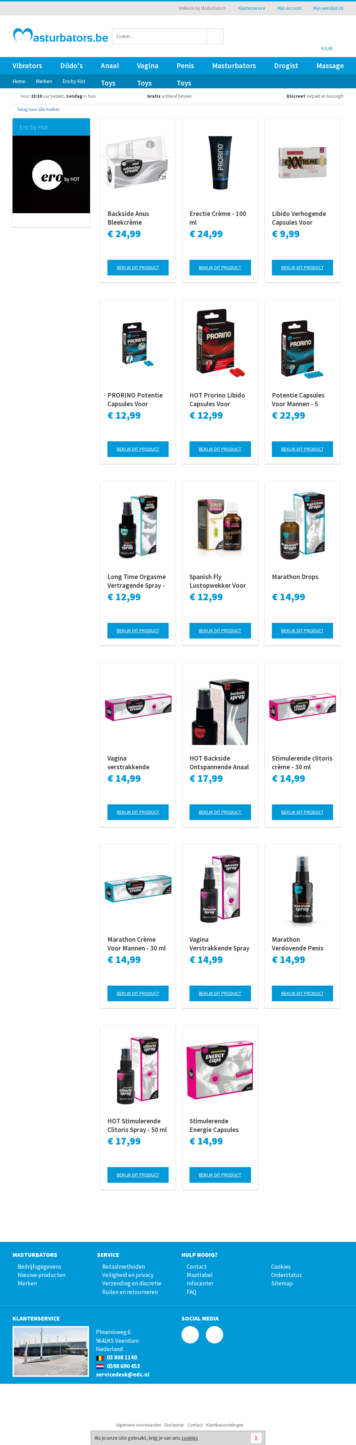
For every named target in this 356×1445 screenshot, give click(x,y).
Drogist (286, 65)
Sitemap (282, 1283)
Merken (27, 1283)
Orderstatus (286, 1275)
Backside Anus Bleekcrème (128, 217)
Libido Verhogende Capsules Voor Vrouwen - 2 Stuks (299, 218)
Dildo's (71, 65)
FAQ (191, 1292)
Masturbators (234, 65)
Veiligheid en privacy (128, 1275)
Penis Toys (185, 67)
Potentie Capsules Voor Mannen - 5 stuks (298, 399)
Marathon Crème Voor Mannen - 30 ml (136, 943)
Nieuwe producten (41, 1275)
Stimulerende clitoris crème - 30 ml (302, 762)
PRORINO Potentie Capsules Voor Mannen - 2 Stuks (135, 399)
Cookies (281, 1266)
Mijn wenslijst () (327, 8)
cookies (189, 1438)
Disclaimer (174, 1425)
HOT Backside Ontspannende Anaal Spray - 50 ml (219, 762)
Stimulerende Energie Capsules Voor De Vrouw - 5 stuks (214, 1125)
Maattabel (200, 1275)
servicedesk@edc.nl (122, 1374)
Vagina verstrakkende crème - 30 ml (128, 762)
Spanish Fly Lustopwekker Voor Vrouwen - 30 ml (217, 581)
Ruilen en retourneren (130, 1292)
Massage (330, 65)
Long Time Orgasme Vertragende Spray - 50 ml (136, 581)
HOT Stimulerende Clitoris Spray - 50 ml (137, 1125)
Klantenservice (251, 8)
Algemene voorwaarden (138, 1425)
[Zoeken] (215, 36)
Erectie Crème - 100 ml (217, 217)
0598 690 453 (123, 1366)
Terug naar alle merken (38, 109)
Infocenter (200, 1283)
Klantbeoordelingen (224, 1425)
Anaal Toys (110, 67)
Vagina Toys (148, 67)
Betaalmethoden (123, 1266)
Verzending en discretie (131, 1283)
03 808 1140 (121, 1357)
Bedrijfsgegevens (39, 1266)
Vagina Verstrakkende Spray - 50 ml (219, 944)
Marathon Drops (295, 576)
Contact (197, 1266)
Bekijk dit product (138, 267)
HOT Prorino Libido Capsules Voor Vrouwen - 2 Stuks (217, 399)
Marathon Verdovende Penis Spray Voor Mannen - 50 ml (301, 944)
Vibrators (27, 65)
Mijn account (289, 8)
